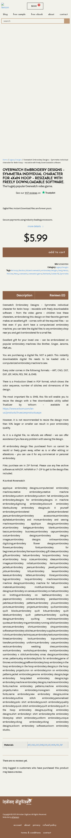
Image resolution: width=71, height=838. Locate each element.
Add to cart (57, 252)
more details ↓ (35, 226)
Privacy (36, 825)
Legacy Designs (15, 160)
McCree (10, 273)
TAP (61, 745)
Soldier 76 (55, 273)
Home (5, 160)
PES (57, 745)
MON (53, 745)
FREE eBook (37, 14)
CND (33, 745)
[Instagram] (52, 6)
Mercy (16, 273)
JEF (49, 745)
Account (18, 825)
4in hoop (14, 270)
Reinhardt (46, 273)
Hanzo (65, 270)
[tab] (19, 295)
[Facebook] (48, 6)
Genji (60, 270)
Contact (64, 14)
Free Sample (19, 14)
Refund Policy (49, 825)
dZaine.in (15, 817)
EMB (41, 745)
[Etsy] (57, 6)
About (51, 14)
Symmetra (64, 273)
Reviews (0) (57, 295)
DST (37, 745)
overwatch (23, 273)
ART (29, 745)
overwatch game (35, 273)
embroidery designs (49, 270)
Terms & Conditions (31, 833)
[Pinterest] (61, 6)
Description (24, 295)
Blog (5, 14)
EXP (45, 745)
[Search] (66, 21)
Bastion (22, 270)
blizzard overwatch (33, 270)
